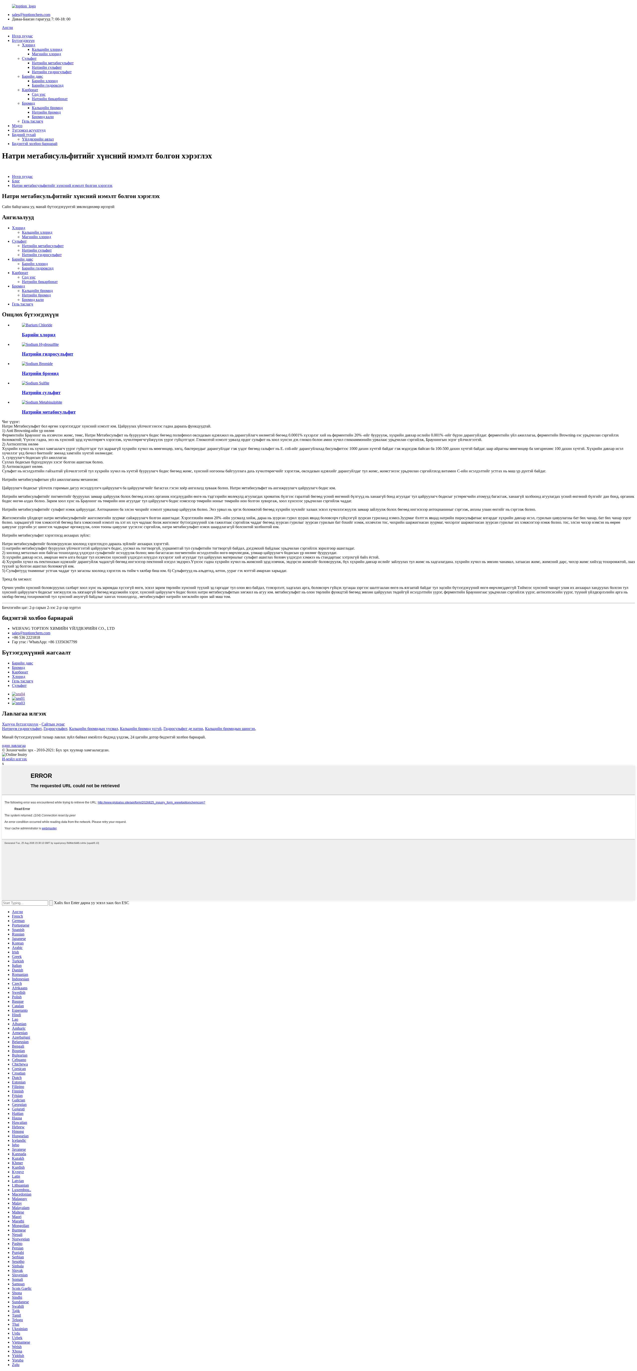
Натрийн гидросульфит (52, 72)
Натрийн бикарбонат (50, 99)
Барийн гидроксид (47, 85)
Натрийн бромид (46, 112)
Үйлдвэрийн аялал (38, 139)
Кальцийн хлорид (47, 49)
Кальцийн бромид (47, 108)
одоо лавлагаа (14, 745)
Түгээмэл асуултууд (29, 130)
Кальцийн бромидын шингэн (230, 728)
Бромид (28, 103)
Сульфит (29, 58)
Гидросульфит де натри (183, 728)
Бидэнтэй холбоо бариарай (34, 144)
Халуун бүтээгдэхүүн (20, 724)
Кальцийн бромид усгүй (140, 728)
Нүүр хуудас (22, 36)
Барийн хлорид (45, 81)
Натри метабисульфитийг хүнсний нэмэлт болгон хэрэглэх (62, 185)
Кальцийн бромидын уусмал (93, 728)
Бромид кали (43, 117)
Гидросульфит (55, 728)
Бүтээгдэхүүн (23, 40)
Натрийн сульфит (47, 67)
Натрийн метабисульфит (53, 63)
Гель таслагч (32, 121)
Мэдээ (17, 126)
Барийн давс (32, 76)
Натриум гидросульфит (22, 728)
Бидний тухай (24, 135)
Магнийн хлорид (46, 54)
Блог (16, 181)
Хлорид (28, 45)
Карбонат (30, 90)
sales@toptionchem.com (31, 14)
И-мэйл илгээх (14, 759)
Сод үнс (39, 94)
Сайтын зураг (53, 724)
